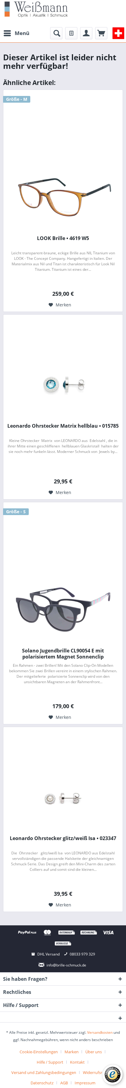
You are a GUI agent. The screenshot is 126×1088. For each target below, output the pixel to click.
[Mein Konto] (86, 33)
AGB (64, 1083)
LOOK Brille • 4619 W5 (63, 238)
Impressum (85, 1083)
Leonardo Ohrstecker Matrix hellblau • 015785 (63, 426)
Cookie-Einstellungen (39, 1051)
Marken (72, 1051)
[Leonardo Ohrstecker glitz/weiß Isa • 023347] (63, 797)
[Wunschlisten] (71, 33)
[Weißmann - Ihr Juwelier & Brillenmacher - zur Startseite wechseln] (36, 9)
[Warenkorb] (101, 33)
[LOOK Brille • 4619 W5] (63, 197)
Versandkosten (100, 1032)
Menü (22, 33)
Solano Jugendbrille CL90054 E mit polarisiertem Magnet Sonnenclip (63, 654)
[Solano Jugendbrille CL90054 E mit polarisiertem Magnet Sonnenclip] (63, 609)
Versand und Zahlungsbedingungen (43, 1072)
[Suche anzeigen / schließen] (56, 33)
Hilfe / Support (50, 1062)
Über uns (93, 1051)
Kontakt (77, 1062)
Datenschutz (42, 1083)
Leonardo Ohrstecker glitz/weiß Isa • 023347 (63, 838)
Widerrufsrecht (96, 1072)
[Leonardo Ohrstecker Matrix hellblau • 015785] (63, 384)
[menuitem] (16, 33)
